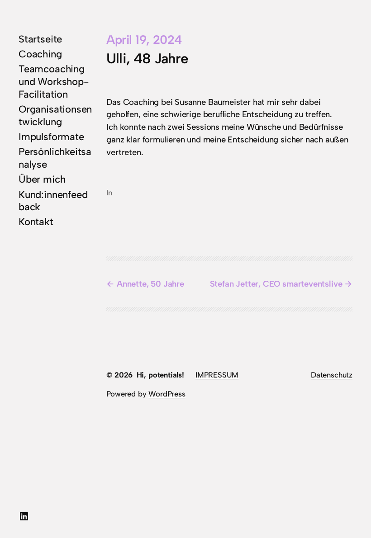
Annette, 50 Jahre (150, 283)
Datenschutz (331, 374)
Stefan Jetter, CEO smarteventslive (276, 283)
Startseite (40, 39)
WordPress (166, 393)
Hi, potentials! (160, 374)
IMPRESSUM (216, 374)
